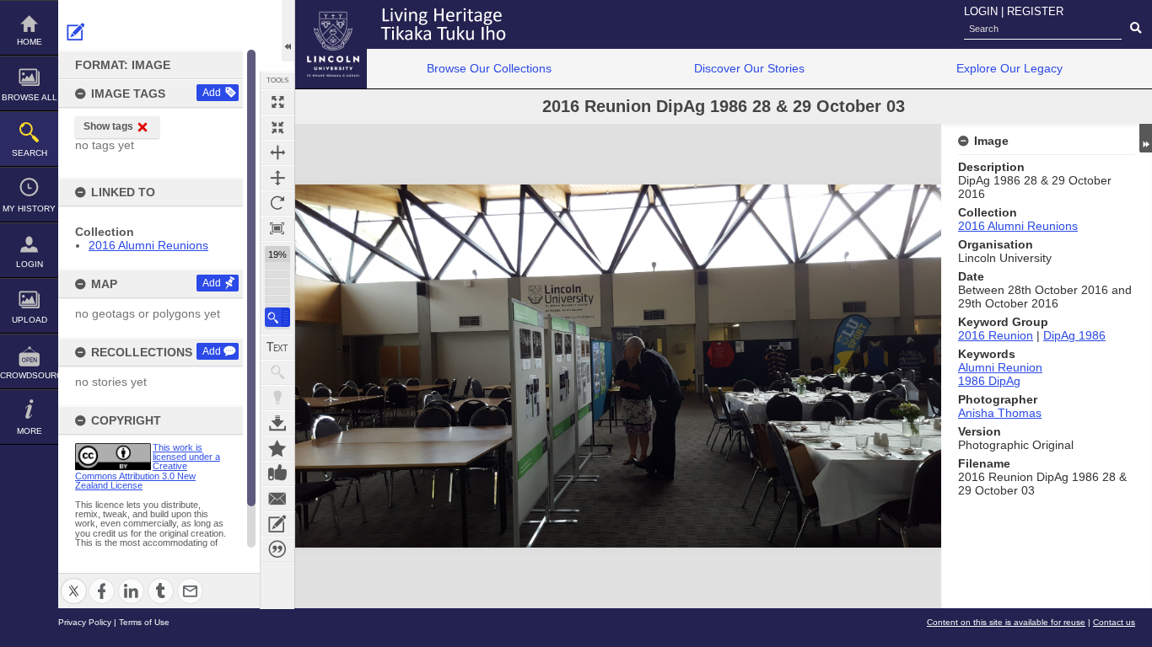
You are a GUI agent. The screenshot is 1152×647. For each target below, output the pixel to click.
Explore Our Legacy (1009, 68)
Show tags (108, 126)
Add (211, 93)
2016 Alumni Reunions (148, 245)
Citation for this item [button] (277, 549)
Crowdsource (29, 375)
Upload (29, 319)
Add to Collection (277, 448)
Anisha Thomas (1000, 413)
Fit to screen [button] (277, 127)
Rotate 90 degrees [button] (277, 203)
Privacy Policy (84, 622)
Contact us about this (277, 498)
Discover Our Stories (749, 68)
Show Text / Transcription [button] (277, 347)
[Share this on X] (74, 581)
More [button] (29, 431)
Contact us (1114, 622)
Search (29, 153)
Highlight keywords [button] (277, 397)
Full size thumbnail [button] (277, 102)
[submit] (1135, 29)
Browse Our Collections (489, 68)
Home (29, 41)
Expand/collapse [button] (1145, 138)
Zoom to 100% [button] (277, 228)
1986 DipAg (989, 381)
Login (29, 264)
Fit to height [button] (277, 177)
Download (277, 423)
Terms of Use (144, 622)
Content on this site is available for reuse (1006, 622)
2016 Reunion (995, 335)
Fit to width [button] (277, 152)
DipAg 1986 (1074, 335)
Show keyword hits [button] (277, 372)
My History (29, 208)
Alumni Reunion (1000, 367)
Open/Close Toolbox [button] (288, 30)
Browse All (29, 97)
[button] (277, 317)
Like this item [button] (277, 473)
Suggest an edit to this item (76, 32)
